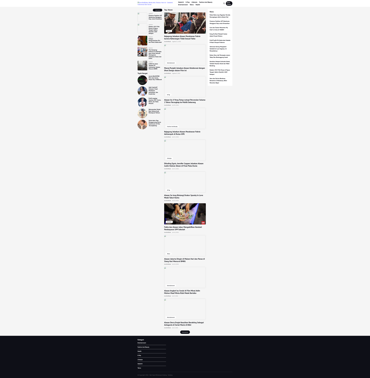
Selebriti (181, 2)
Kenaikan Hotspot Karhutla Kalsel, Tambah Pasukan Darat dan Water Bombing (220, 64)
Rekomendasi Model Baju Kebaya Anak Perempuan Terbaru (154, 111)
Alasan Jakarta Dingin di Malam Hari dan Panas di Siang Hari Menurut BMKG (184, 260)
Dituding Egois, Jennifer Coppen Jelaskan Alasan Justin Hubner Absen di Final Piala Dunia (183, 164)
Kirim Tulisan (229, 3)
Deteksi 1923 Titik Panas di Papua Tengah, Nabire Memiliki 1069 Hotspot (154, 30)
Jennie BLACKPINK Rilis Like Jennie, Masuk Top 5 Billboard (155, 77)
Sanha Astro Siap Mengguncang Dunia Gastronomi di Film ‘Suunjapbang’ (155, 123)
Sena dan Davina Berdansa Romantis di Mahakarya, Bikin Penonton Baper (218, 81)
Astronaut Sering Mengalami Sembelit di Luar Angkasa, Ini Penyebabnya (218, 49)
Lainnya (157, 10)
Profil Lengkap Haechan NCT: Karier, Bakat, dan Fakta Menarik (155, 100)
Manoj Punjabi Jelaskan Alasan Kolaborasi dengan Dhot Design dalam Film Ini (184, 69)
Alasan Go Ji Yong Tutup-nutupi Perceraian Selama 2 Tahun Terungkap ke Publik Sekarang (184, 101)
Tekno (192, 5)
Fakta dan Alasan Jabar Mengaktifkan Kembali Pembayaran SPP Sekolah (183, 228)
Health (198, 5)
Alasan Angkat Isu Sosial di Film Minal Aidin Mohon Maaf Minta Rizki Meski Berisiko (182, 291)
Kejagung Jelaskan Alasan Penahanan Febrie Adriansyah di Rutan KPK (182, 132)
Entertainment (183, 5)
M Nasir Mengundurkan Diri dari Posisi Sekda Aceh (155, 40)
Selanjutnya (185, 332)
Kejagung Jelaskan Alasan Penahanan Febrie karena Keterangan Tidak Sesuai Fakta (182, 37)
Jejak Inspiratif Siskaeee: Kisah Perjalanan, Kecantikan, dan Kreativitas (153, 90)
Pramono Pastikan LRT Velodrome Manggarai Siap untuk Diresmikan (155, 17)
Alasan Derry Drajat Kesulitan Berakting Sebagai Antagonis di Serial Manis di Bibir (184, 323)
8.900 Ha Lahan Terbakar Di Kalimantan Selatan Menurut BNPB (154, 66)
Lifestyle (194, 2)
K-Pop (188, 2)
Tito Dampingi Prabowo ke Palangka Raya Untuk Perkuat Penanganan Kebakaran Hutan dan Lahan (155, 54)
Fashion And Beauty (205, 2)
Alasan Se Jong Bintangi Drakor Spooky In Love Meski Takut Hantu (183, 196)
